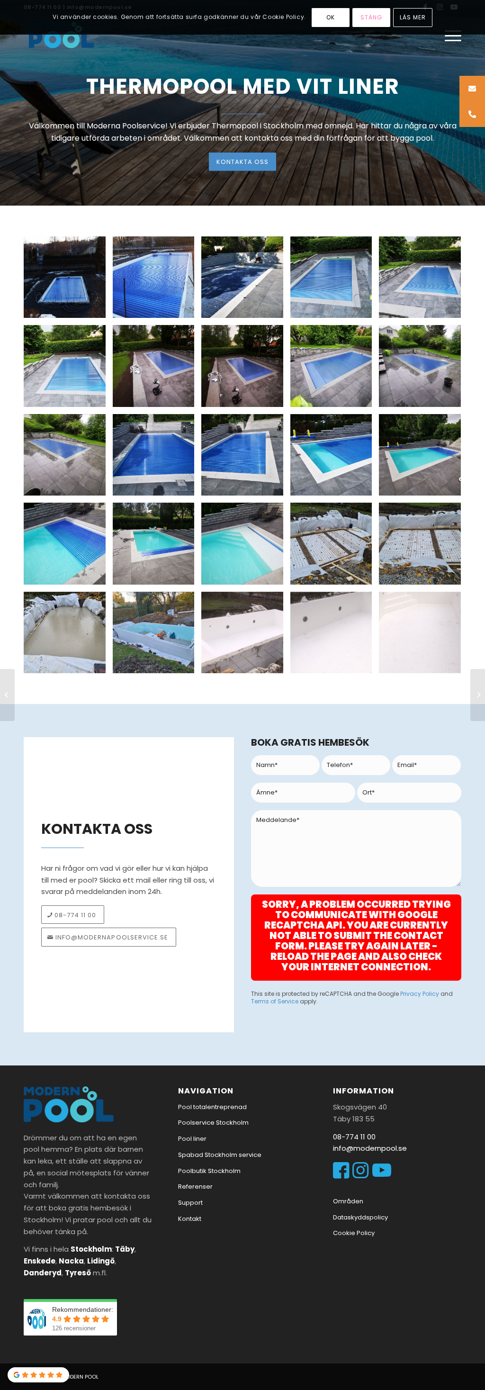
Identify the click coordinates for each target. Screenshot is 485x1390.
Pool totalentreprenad (212, 1106)
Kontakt (189, 1218)
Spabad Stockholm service (219, 1154)
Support (190, 1202)
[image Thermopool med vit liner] (68, 369)
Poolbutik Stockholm (209, 1170)
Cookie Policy (354, 1232)
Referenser (195, 1186)
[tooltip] (472, 88)
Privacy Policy (419, 994)
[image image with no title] (68, 280)
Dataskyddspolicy (360, 1217)
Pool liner (192, 1138)
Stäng (371, 17)
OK (330, 17)
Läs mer (413, 17)
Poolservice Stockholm (213, 1122)
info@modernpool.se (370, 1148)
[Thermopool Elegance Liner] (477, 695)
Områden (348, 1201)
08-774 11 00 (354, 1137)
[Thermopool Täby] (7, 695)
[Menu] (450, 35)
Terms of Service (274, 1001)
